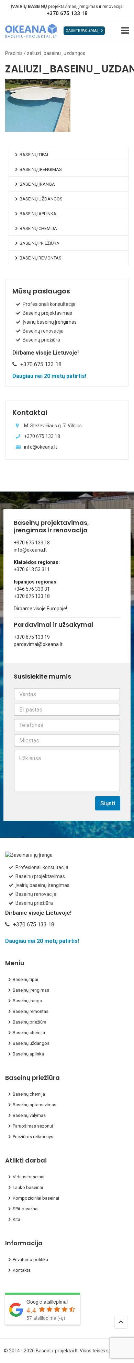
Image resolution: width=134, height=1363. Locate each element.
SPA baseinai (25, 1208)
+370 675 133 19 (32, 637)
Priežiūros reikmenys (33, 1136)
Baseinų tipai (34, 154)
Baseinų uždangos (41, 198)
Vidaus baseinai (28, 1176)
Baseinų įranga (37, 184)
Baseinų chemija (38, 228)
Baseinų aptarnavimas (34, 1104)
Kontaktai (22, 1270)
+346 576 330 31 (32, 589)
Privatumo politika (30, 1259)
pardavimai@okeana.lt (38, 644)
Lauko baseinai (28, 1187)
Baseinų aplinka (38, 213)
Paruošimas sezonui (33, 1126)
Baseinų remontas (41, 258)
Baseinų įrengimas (41, 169)
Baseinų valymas (29, 1115)
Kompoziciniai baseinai (36, 1198)
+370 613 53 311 (32, 569)
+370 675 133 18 (67, 13)
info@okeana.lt (40, 447)
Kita (16, 1219)
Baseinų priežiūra (39, 243)
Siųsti (107, 803)
